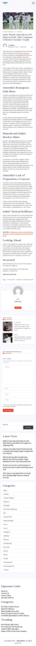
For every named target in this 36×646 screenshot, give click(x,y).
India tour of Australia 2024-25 (25, 279)
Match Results (8, 521)
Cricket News (13, 607)
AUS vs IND (11, 279)
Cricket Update (8, 498)
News (5, 524)
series (5, 186)
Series (5, 551)
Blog (5, 490)
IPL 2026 (4, 607)
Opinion (6, 536)
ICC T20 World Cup (10, 509)
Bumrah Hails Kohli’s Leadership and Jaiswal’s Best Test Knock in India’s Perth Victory (22, 338)
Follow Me (18, 307)
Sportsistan (13, 615)
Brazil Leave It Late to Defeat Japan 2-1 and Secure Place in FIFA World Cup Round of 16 (18, 467)
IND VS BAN (5, 625)
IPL (4, 513)
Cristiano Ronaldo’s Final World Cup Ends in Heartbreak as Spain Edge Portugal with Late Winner (18, 451)
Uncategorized (8, 566)
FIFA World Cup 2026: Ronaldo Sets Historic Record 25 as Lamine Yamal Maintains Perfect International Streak (17, 459)
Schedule (15, 629)
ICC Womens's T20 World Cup (11, 627)
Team (5, 555)
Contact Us (5, 593)
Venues (6, 570)
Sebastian (12, 45)
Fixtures (6, 502)
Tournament (7, 562)
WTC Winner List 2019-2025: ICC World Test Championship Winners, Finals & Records (17, 475)
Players (6, 539)
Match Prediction (7, 609)
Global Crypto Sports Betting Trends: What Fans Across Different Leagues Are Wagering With (17, 443)
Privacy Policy (6, 595)
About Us (4, 591)
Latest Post (7, 517)
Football (6, 505)
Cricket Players (23, 615)
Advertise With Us (7, 598)
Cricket (6, 494)
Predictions (7, 543)
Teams (5, 558)
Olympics (6, 532)
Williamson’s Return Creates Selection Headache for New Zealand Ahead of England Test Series (18, 234)
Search (5, 424)
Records (6, 547)
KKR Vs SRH (6, 629)
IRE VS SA (14, 625)
